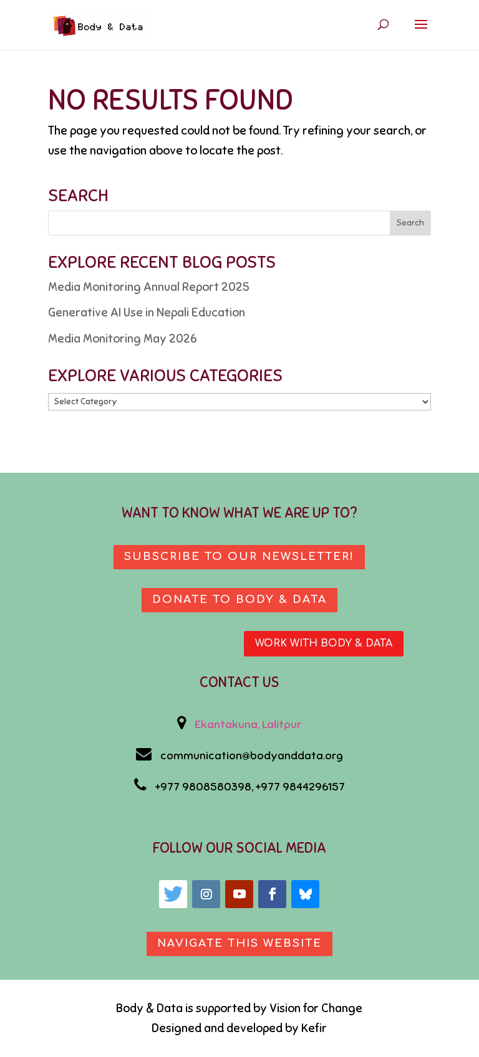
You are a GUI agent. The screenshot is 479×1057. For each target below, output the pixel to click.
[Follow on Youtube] (239, 894)
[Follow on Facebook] (272, 894)
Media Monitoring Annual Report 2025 (148, 287)
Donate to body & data (239, 599)
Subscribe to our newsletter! (239, 556)
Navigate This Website (239, 943)
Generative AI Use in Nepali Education (146, 312)
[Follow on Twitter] (173, 894)
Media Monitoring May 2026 (122, 338)
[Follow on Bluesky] (305, 894)
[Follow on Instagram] (206, 894)
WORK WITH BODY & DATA (323, 643)
